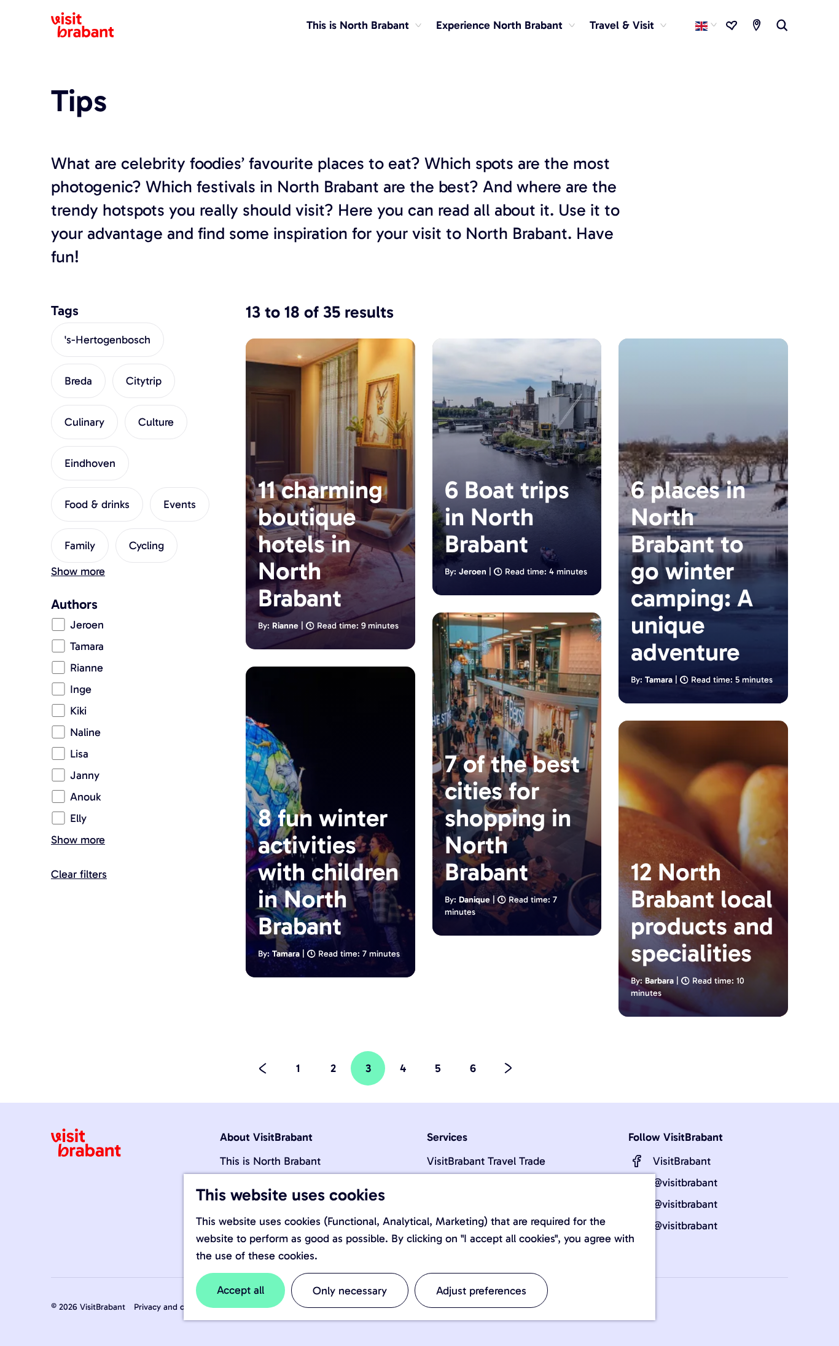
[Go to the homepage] (89, 25)
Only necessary (350, 1290)
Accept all (240, 1290)
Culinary (84, 422)
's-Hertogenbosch (107, 339)
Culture (156, 422)
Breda (78, 381)
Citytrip (144, 381)
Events (179, 504)
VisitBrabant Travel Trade (486, 1161)
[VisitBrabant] (637, 1161)
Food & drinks (97, 504)
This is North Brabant (270, 1161)
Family (79, 545)
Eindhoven (89, 463)
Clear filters (79, 874)
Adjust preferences (481, 1290)
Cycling (146, 545)
